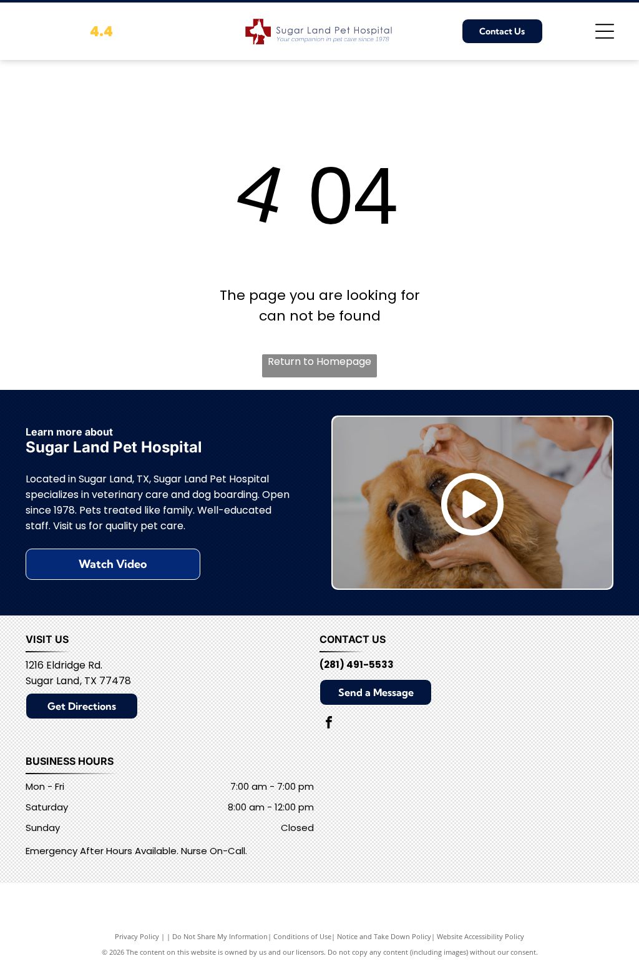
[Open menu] (604, 31)
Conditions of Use (302, 936)
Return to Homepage (319, 361)
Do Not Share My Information (220, 936)
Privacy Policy (137, 936)
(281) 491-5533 (357, 664)
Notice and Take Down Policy (384, 936)
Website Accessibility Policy (480, 936)
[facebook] (329, 724)
